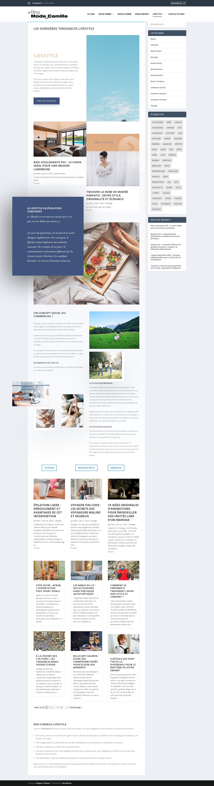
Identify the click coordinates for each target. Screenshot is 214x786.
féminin (155, 144)
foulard (178, 138)
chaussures (157, 127)
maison (172, 155)
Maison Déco (59, 173)
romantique (158, 182)
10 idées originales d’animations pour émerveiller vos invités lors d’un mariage (123, 512)
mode (167, 166)
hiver (154, 149)
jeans (163, 149)
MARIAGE (116, 467)
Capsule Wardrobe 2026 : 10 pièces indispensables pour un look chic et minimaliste (166, 257)
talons (166, 193)
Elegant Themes (43, 783)
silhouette (157, 187)
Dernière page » (75, 707)
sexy (176, 182)
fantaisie (156, 138)
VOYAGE (49, 467)
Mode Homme (124, 14)
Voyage (94, 521)
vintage (178, 204)
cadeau (178, 122)
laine (154, 155)
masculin (156, 166)
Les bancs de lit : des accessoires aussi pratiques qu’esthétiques (84, 589)
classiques (157, 133)
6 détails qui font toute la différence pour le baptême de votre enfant (123, 664)
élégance (156, 209)
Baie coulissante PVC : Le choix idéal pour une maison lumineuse (57, 165)
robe (165, 176)
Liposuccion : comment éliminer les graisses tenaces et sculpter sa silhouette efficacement (166, 246)
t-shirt (155, 193)
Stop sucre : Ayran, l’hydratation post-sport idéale (48, 588)
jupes (179, 149)
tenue (168, 198)
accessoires (157, 122)
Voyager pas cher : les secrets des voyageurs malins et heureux (86, 510)
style (178, 187)
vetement (166, 204)
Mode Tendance (157, 81)
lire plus (37, 183)
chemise (170, 127)
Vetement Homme (159, 99)
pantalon (173, 171)
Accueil (91, 14)
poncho (156, 176)
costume (170, 133)
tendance (156, 198)
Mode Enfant (142, 14)
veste (154, 204)
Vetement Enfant (158, 87)
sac (169, 182)
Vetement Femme (158, 93)
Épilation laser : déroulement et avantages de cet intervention (48, 510)
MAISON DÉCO (86, 467)
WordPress (66, 783)
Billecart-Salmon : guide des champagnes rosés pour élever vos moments (86, 661)
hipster (178, 144)
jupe (171, 149)
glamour (167, 144)
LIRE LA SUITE (103, 142)
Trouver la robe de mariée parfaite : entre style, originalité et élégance (107, 195)
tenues (177, 198)
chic (180, 127)
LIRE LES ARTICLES (46, 101)
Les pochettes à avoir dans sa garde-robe (60, 3)
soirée (169, 187)
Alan (38, 173)
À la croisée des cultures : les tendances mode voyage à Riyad (47, 660)
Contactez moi (176, 14)
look (162, 155)
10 (61, 707)
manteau (166, 160)
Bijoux (153, 39)
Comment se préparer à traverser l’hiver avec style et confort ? (122, 591)
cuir (180, 133)
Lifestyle (157, 14)
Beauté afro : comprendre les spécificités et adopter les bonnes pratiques (165, 236)
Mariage (109, 203)
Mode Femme (105, 14)
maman (155, 160)
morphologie (158, 171)
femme (167, 138)
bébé (169, 122)
